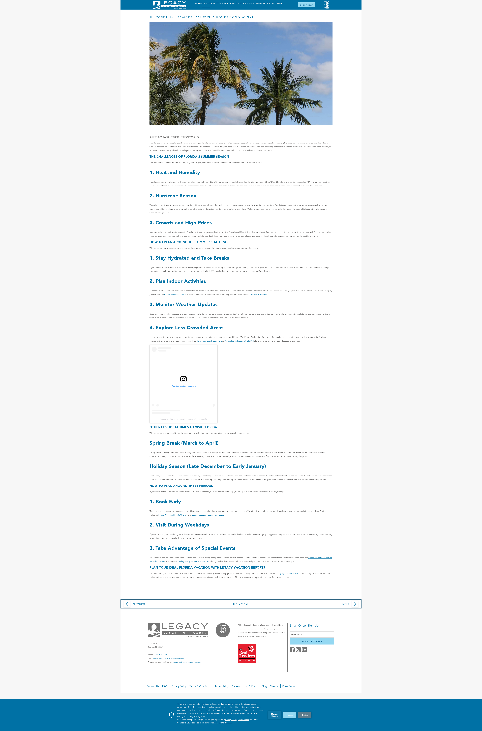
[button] (144, 605)
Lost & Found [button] (251, 686)
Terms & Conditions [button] (201, 686)
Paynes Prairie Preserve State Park (239, 341)
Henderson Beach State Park (209, 341)
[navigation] (241, 682)
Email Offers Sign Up (304, 625)
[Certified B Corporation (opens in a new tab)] (326, 5)
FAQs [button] (165, 686)
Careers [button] (236, 686)
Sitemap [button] (274, 686)
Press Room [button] (288, 686)
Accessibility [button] (222, 686)
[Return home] (169, 8)
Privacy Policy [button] (179, 686)
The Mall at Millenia (258, 294)
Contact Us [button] (153, 686)
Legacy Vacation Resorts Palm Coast (208, 515)
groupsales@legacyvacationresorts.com (187, 662)
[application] (241, 715)
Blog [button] (264, 686)
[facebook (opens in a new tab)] (292, 651)
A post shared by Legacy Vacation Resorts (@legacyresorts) (183, 419)
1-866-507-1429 (160, 654)
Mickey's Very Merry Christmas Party (194, 561)
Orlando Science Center (175, 294)
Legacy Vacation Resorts (288, 573)
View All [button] (242, 604)
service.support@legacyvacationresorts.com (170, 658)
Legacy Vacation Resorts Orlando (173, 515)
